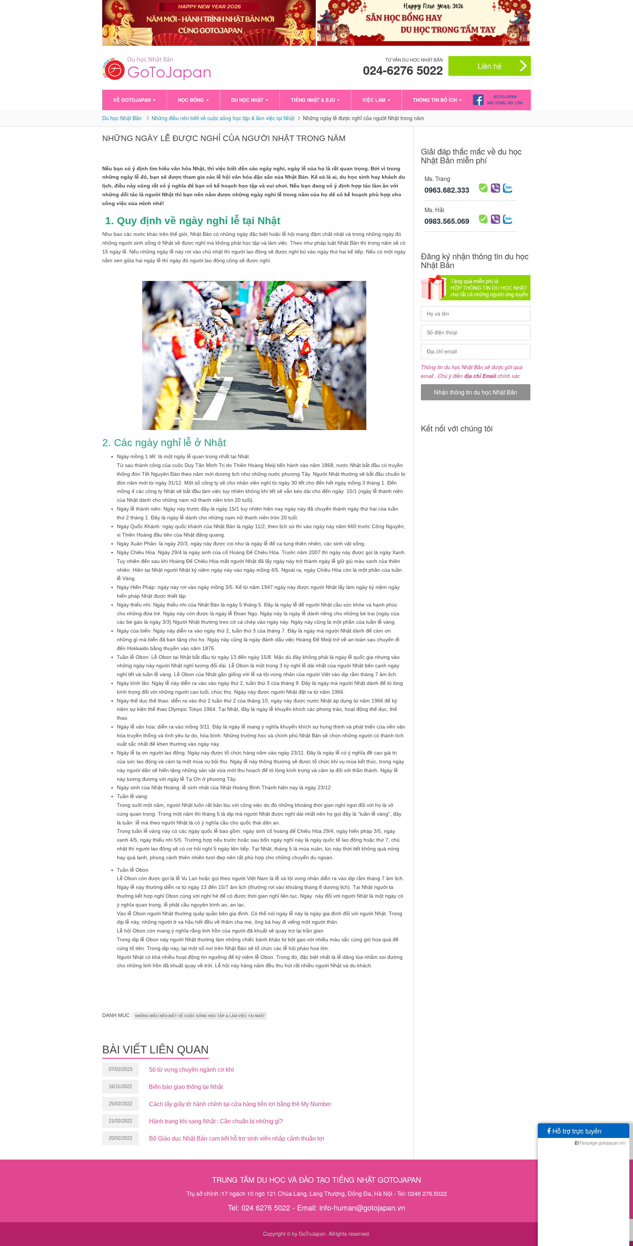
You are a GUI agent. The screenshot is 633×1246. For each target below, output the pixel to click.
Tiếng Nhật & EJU (313, 99)
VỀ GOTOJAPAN (132, 99)
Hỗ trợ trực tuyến (576, 1130)
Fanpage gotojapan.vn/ (602, 1142)
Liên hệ (489, 65)
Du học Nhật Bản (122, 118)
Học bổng (191, 99)
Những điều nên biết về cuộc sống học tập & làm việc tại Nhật (223, 118)
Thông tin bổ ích (435, 99)
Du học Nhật (248, 99)
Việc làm (374, 99)
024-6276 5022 (403, 70)
